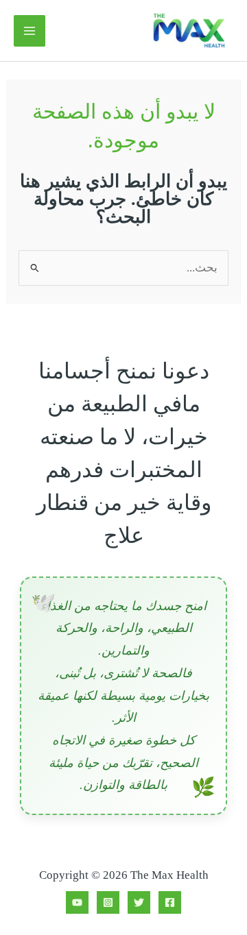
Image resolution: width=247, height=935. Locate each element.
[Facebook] (169, 902)
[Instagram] (108, 902)
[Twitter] (139, 902)
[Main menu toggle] (29, 31)
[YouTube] (77, 902)
